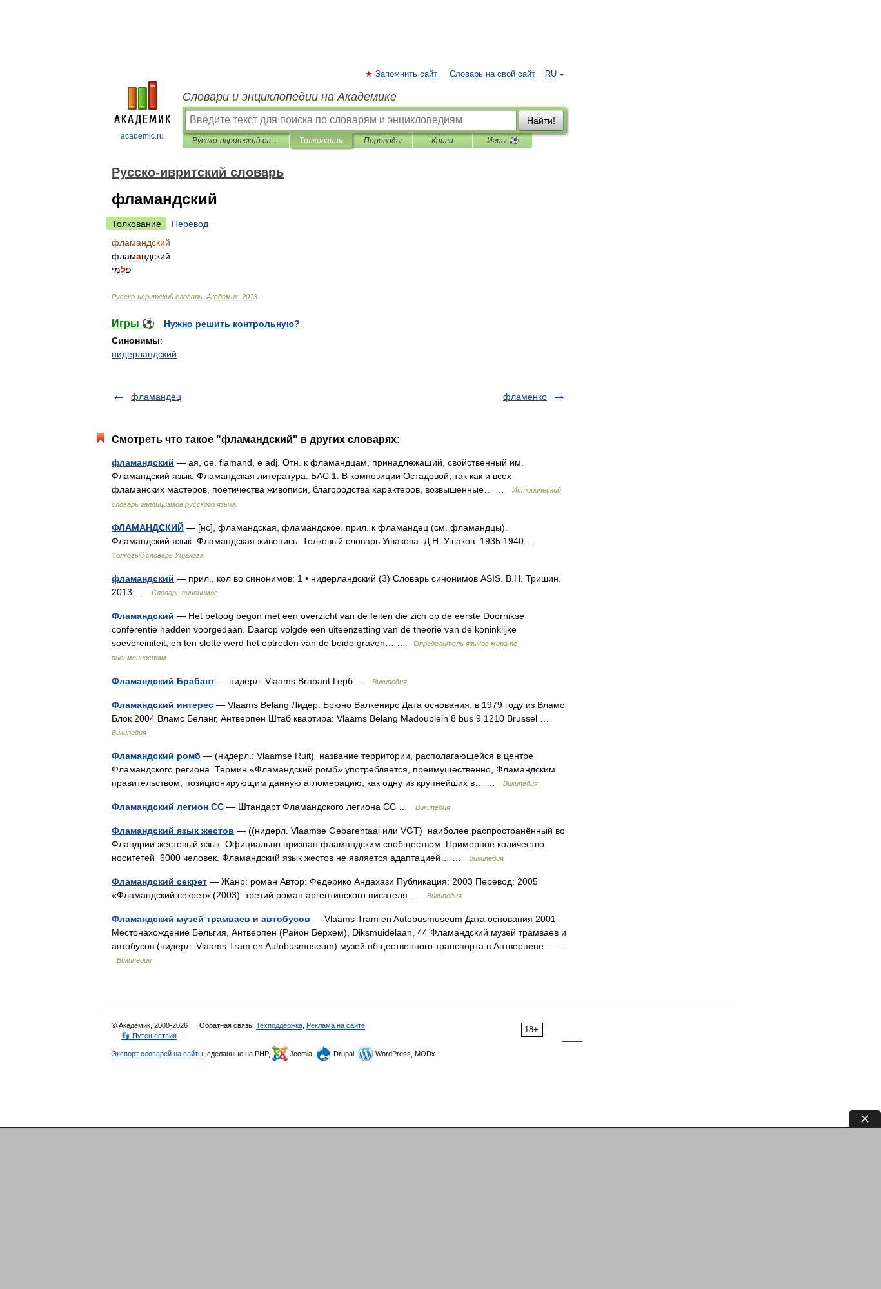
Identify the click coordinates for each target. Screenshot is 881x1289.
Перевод (190, 224)
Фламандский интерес (162, 705)
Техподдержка (279, 1025)
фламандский (143, 462)
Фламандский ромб (156, 756)
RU (551, 74)
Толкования (320, 140)
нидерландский (144, 354)
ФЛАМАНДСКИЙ (148, 527)
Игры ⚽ (503, 140)
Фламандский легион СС (168, 807)
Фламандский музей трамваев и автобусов (211, 919)
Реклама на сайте (335, 1025)
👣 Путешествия (149, 1035)
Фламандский (143, 616)
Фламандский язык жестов (173, 830)
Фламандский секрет (159, 881)
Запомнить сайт (407, 74)
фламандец (156, 396)
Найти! (541, 120)
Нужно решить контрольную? (232, 324)
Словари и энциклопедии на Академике (290, 96)
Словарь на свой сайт (492, 74)
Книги (442, 140)
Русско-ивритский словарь (235, 140)
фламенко (525, 396)
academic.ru (142, 136)
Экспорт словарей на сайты (157, 1054)
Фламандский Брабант (163, 681)
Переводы (383, 140)
